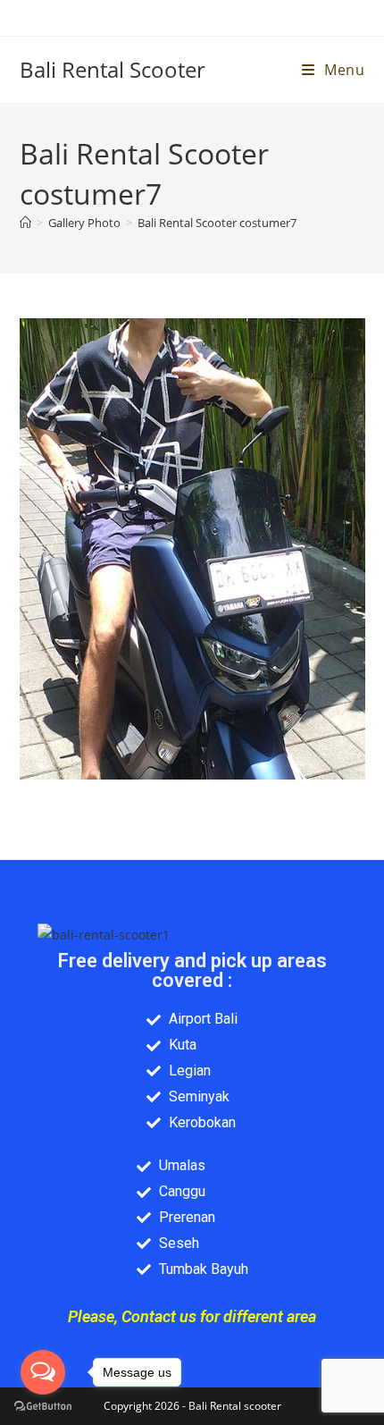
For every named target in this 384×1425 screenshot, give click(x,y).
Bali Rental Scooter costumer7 (217, 223)
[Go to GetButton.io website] (42, 1406)
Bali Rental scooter (234, 1405)
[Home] (25, 223)
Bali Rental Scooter (112, 69)
